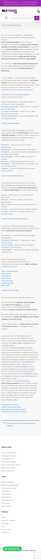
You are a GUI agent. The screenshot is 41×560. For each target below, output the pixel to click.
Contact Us (6, 532)
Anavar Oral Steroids (9, 102)
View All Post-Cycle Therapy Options (15, 219)
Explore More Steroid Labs (11, 407)
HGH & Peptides (7, 245)
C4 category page (15, 343)
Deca (36, 374)
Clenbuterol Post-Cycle (10, 240)
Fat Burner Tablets (8, 462)
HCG (3, 204)
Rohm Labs (6, 285)
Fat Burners (6, 235)
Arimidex (5, 211)
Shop (3, 517)
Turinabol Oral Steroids (10, 111)
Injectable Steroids (8, 456)
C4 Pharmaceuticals (9, 453)
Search (36, 18)
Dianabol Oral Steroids (10, 106)
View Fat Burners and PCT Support (14, 412)
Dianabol (7, 376)
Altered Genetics (8, 283)
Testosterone (6, 149)
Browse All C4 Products (10, 404)
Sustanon (5, 161)
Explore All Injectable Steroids (12, 176)
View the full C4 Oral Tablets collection (16, 94)
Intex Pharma (6, 276)
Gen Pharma (6, 274)
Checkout (5, 523)
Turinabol (13, 359)
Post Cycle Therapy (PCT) (11, 465)
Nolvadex (5, 199)
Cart (3, 526)
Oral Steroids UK (8, 459)
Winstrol (5, 378)
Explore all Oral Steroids (10, 123)
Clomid (4, 195)
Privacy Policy (6, 529)
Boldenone (5, 145)
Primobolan (6, 164)
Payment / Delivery (8, 520)
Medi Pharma (6, 278)
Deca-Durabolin (7, 156)
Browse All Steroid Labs (10, 290)
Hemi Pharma (6, 506)
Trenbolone (6, 152)
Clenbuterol (29, 376)
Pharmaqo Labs (7, 281)
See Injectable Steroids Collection (14, 409)
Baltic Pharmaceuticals (10, 271)
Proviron (5, 209)
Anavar (4, 359)
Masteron (5, 168)
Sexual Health (7, 250)
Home (4, 25)
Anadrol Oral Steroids (9, 116)
